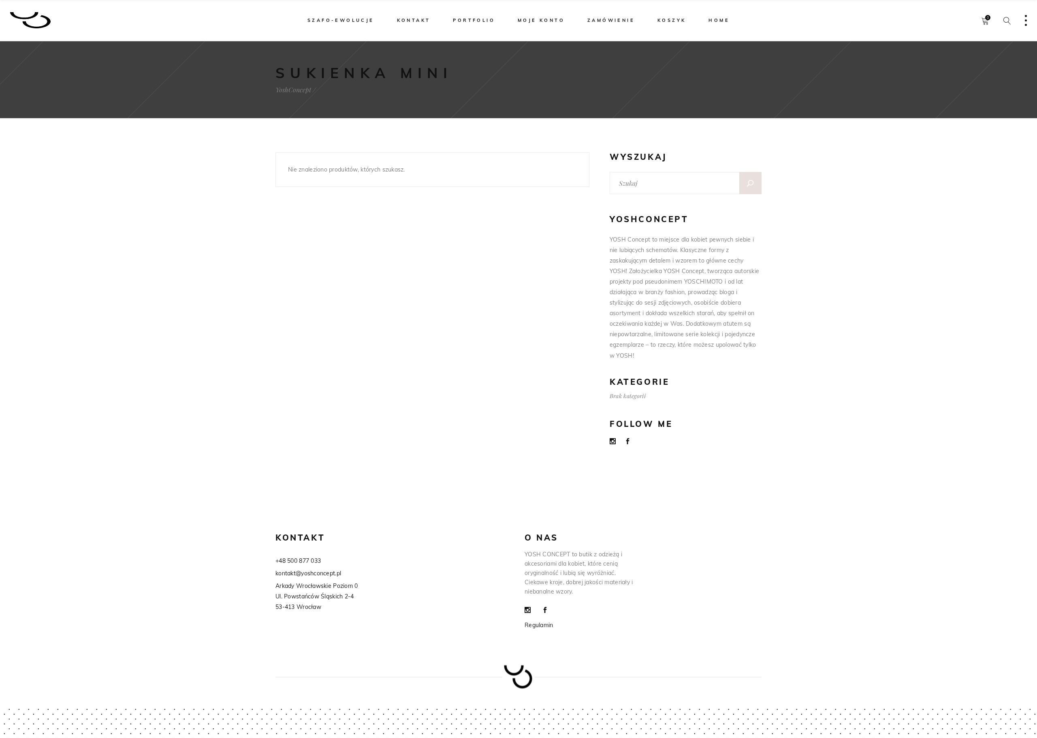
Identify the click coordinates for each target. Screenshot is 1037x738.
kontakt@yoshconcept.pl (308, 573)
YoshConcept (293, 90)
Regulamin (539, 625)
